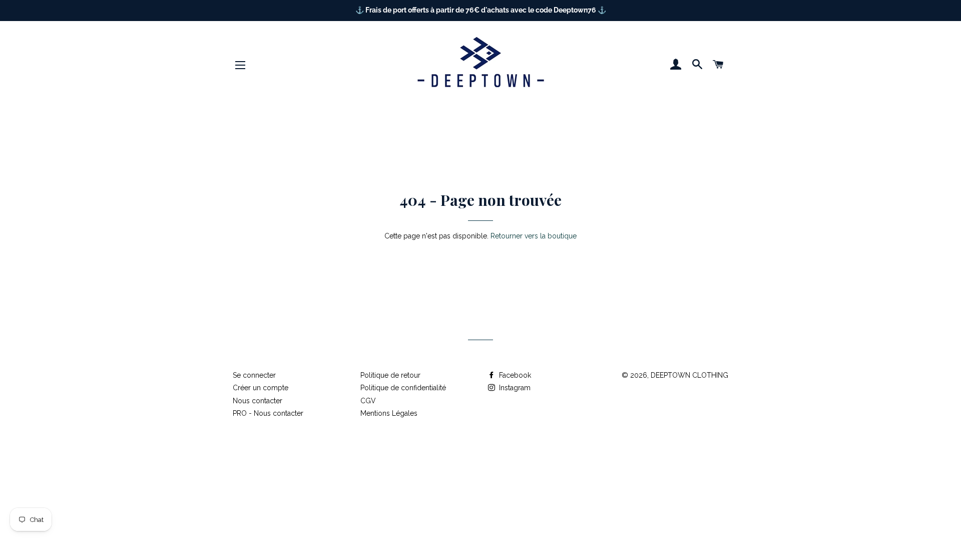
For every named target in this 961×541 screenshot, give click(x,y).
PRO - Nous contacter (268, 413)
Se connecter (254, 375)
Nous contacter (257, 401)
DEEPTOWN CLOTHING (689, 375)
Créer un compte (260, 388)
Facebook (514, 375)
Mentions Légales (388, 413)
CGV (368, 401)
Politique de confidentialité (403, 388)
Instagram (514, 388)
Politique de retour (390, 375)
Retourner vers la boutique (534, 236)
